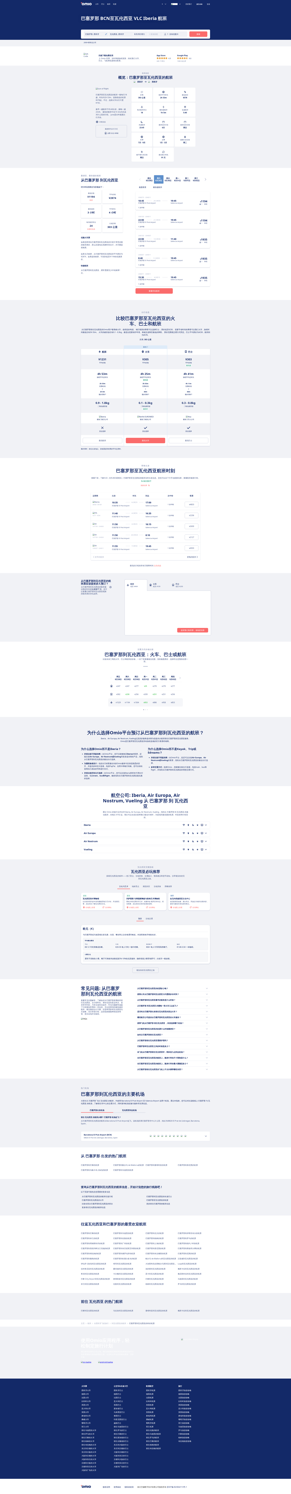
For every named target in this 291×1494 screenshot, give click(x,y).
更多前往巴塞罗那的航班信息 (158, 1203)
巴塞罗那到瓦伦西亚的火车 (93, 1200)
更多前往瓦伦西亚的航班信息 (93, 1207)
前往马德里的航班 (153, 1434)
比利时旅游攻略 (184, 1401)
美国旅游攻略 (183, 1405)
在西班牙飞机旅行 (101, 1323)
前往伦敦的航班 (152, 1430)
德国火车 (85, 1394)
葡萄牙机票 (150, 1423)
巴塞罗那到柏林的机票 (155, 1238)
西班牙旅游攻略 (184, 1390)
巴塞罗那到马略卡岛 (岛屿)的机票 (94, 1170)
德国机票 (149, 1394)
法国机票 (149, 1397)
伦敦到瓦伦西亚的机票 (122, 1284)
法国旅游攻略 (183, 1397)
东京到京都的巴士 (121, 1448)
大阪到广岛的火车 (89, 1470)
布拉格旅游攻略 (184, 1441)
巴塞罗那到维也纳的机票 (91, 1253)
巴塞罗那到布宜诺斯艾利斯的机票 (126, 1248)
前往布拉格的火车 (89, 1445)
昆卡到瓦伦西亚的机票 (155, 1274)
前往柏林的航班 (152, 1445)
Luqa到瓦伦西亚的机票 (187, 1263)
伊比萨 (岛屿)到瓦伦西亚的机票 (93, 1263)
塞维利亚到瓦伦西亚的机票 (156, 1310)
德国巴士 (117, 1394)
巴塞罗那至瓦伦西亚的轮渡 (157, 1200)
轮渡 (114, 4)
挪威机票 (149, 1419)
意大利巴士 (118, 1401)
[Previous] (111, 678)
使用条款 (117, 1487)
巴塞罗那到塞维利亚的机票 (156, 1165)
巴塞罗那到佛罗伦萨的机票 (124, 1253)
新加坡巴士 (118, 1408)
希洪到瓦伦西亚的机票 (90, 1274)
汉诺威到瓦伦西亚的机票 (188, 1258)
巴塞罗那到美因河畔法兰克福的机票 (95, 1248)
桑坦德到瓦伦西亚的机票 (123, 1269)
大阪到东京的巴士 (121, 1455)
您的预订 (189, 4)
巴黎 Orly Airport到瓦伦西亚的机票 (95, 1279)
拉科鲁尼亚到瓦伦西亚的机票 (93, 1269)
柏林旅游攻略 (183, 1437)
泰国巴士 (117, 1416)
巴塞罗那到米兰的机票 (90, 1238)
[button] (140, 34)
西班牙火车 (86, 1390)
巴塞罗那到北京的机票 (155, 1233)
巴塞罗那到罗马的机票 (187, 1238)
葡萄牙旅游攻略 (184, 1419)
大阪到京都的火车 (89, 1455)
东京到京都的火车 (89, 1448)
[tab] (142, 186)
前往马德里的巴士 (121, 1426)
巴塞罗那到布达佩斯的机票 (156, 1253)
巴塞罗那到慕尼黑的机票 (188, 1165)
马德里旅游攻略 (184, 1426)
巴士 (102, 4)
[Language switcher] (176, 4)
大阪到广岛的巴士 (121, 1466)
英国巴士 (117, 1405)
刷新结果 (144, 485)
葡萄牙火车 (86, 1423)
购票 (91, 200)
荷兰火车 (85, 1426)
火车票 (84, 1386)
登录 (208, 4)
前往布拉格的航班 (153, 1448)
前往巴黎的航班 (152, 1441)
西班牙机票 (150, 1390)
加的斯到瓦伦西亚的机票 (156, 1269)
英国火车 (85, 1412)
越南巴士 (117, 1423)
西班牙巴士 (118, 1390)
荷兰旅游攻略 (183, 1423)
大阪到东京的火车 (89, 1459)
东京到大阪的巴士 (121, 1445)
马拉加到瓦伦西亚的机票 (123, 1310)
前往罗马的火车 (88, 1434)
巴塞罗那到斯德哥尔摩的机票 (189, 1248)
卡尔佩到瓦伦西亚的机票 (123, 1274)
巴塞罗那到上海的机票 (155, 1243)
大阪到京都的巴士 (121, 1452)
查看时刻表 (91, 229)
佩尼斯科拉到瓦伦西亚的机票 (189, 1274)
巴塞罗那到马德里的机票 (123, 1170)
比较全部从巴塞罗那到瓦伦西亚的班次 (97, 1203)
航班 (108, 4)
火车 (97, 4)
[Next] (205, 179)
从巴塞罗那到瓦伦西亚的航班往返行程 (97, 1196)
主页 (83, 1323)
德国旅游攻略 (183, 1394)
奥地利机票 (150, 1416)
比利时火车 (86, 1401)
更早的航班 (99, 557)
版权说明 (106, 1487)
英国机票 (149, 1412)
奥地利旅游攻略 (184, 1416)
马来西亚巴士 (119, 1412)
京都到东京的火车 (89, 1466)
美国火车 (85, 1405)
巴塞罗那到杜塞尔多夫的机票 (125, 1258)
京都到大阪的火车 (89, 1463)
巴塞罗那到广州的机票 (122, 1243)
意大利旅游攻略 (184, 1408)
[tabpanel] (167, 612)
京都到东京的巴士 (121, 1463)
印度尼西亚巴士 (120, 1419)
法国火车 (85, 1397)
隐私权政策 (129, 1487)
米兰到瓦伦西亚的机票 (90, 1284)
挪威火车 (85, 1419)
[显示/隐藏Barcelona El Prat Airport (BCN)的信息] (205, 1136)
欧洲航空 (149, 1386)
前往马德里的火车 (89, 1430)
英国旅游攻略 (183, 1412)
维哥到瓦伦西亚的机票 (122, 1263)
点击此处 (157, 566)
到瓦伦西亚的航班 (119, 1323)
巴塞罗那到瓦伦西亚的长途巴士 (159, 1196)
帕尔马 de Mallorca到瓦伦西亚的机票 (161, 1258)
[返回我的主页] (88, 4)
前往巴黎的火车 (88, 1437)
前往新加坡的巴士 (121, 1437)
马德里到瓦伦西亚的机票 (188, 1279)
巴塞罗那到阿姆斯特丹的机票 (93, 1243)
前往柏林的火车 (88, 1441)
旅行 (180, 1386)
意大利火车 (86, 1408)
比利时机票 (150, 1401)
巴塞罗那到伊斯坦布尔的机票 (189, 1233)
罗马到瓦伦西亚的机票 (187, 1284)
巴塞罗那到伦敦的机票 (122, 1238)
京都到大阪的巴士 (121, 1459)
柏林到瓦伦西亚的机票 (155, 1284)
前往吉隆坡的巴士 (121, 1441)
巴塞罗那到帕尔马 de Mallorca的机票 (128, 1165)
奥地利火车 (86, 1416)
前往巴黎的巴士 (120, 1434)
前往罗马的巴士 (120, 1430)
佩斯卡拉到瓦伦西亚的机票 (189, 1269)
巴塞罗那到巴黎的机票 (90, 1165)
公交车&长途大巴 (121, 1386)
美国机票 (149, 1405)
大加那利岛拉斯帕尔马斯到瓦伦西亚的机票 (163, 1263)
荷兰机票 (149, 1426)
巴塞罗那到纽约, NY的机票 (188, 1243)
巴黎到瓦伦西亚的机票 (155, 1279)
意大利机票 (150, 1408)
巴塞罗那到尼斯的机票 (187, 1253)
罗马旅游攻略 (183, 1430)
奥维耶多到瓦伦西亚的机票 (124, 1279)
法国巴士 (117, 1397)
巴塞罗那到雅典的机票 (90, 1258)
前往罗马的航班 (152, 1437)
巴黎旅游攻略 (183, 1434)
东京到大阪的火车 (89, 1452)
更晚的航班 (191, 557)
